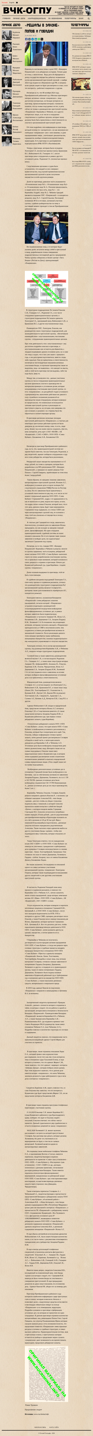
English (11, 2)
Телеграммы (71, 19)
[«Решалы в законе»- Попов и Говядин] (26, 39)
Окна (81, 19)
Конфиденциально (37, 19)
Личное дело (19, 19)
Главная (7, 19)
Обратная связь (40, 1427)
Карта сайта (54, 1427)
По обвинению (55, 19)
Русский (4, 2)
